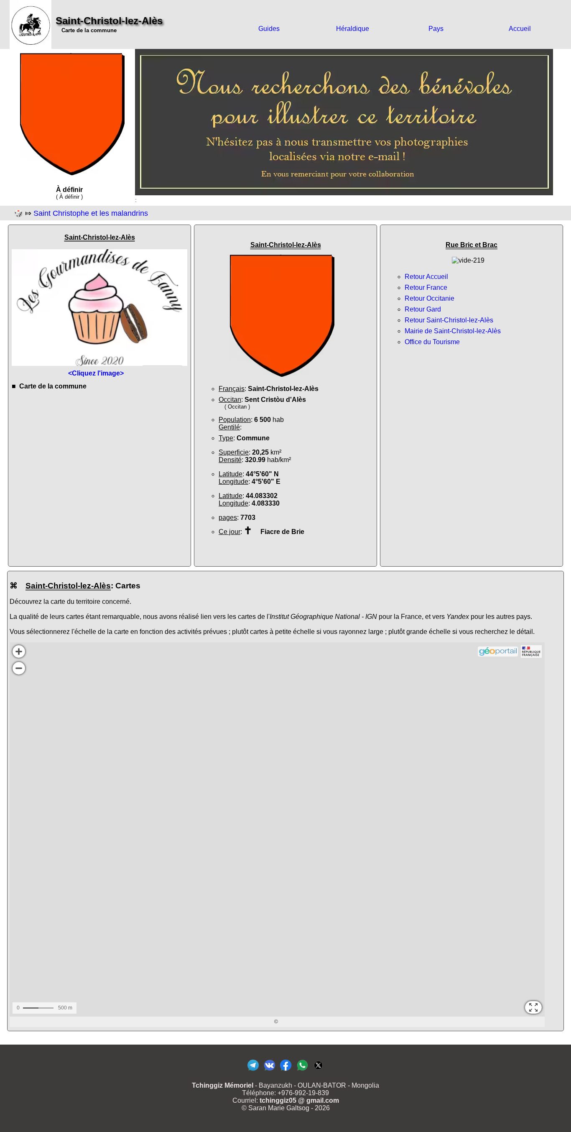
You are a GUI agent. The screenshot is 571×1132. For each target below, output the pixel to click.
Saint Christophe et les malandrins (90, 213)
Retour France (426, 287)
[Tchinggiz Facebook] (285, 1070)
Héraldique (352, 28)
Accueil (520, 28)
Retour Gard (423, 309)
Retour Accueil (426, 276)
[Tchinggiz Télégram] (253, 1070)
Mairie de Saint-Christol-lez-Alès (453, 331)
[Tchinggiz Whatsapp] (302, 1070)
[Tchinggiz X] (318, 1070)
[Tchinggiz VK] (269, 1070)
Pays (436, 28)
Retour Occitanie (429, 298)
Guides (269, 28)
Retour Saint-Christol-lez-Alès (449, 320)
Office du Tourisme (432, 341)
